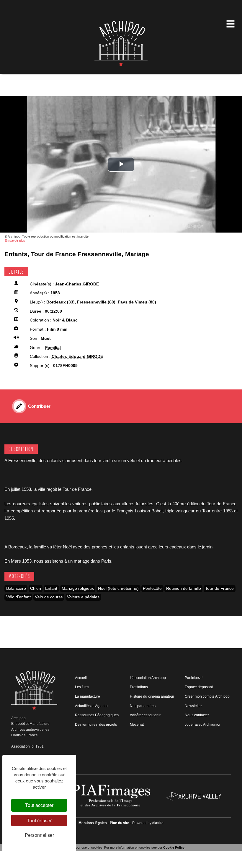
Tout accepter (39, 805)
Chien (35, 588)
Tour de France (219, 588)
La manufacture (87, 696)
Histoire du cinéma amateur (152, 696)
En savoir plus (15, 240)
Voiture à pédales (83, 597)
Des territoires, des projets (96, 724)
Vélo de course (49, 597)
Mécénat (137, 724)
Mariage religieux (78, 588)
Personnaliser (39, 834)
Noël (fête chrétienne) (118, 588)
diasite (157, 823)
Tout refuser (39, 820)
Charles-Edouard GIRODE (77, 356)
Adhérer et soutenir (145, 715)
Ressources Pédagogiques (97, 715)
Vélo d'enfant (18, 597)
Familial (53, 347)
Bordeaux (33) (60, 302)
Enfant (51, 588)
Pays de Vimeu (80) (137, 302)
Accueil (81, 678)
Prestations (139, 687)
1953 (55, 293)
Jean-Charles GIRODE (77, 284)
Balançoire (16, 588)
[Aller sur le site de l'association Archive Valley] (112, 796)
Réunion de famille (183, 588)
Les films (82, 687)
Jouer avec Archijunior (202, 724)
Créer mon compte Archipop (207, 696)
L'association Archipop (148, 678)
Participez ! (193, 678)
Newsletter (193, 706)
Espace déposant (199, 687)
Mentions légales (93, 823)
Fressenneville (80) (96, 302)
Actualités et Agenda (91, 706)
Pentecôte (152, 588)
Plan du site (119, 823)
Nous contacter (197, 715)
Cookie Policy (173, 847)
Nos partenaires (143, 706)
